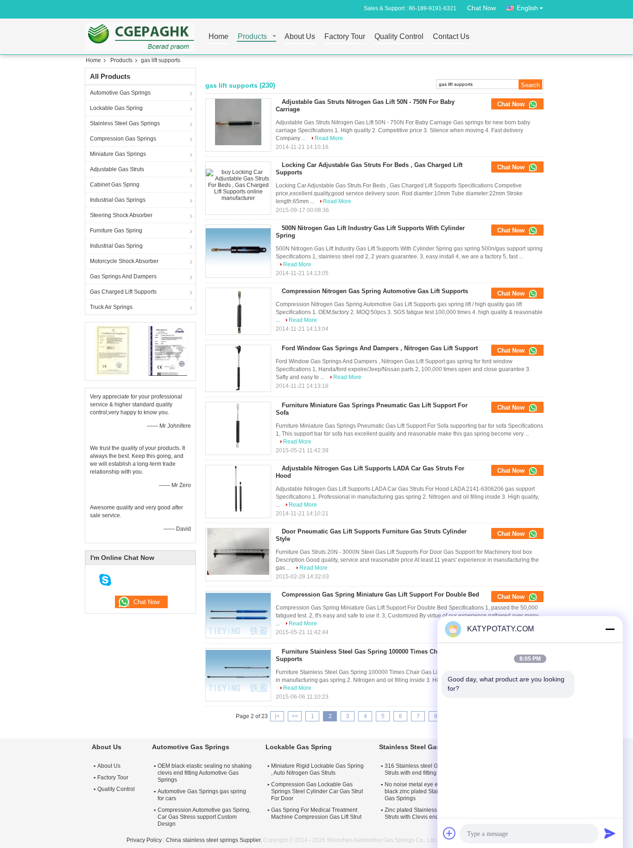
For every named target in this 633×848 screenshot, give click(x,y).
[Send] (609, 833)
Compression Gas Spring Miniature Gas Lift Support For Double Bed (380, 594)
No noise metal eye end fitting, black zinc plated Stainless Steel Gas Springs (425, 791)
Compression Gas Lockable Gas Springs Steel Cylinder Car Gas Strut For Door (317, 791)
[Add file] (449, 833)
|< (277, 716)
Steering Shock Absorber (121, 215)
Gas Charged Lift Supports (123, 292)
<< (294, 716)
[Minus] (609, 629)
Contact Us (451, 36)
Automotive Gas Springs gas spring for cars (202, 795)
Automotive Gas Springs (120, 93)
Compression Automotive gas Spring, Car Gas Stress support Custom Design (204, 817)
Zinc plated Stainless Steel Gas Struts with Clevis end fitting (424, 813)
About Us (300, 36)
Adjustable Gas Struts (117, 169)
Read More (329, 138)
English (527, 8)
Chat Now (481, 8)
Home (218, 36)
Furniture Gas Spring (116, 230)
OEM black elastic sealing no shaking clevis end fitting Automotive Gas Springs (205, 773)
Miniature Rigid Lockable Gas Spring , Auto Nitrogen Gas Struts (317, 769)
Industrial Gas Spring (116, 246)
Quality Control (399, 36)
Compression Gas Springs (123, 138)
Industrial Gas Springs (118, 200)
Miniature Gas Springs (118, 154)
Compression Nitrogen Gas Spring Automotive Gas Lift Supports (375, 291)
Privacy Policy (144, 840)
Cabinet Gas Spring (114, 184)
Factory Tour (344, 36)
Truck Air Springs (111, 307)
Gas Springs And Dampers (123, 276)
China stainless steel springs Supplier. (214, 840)
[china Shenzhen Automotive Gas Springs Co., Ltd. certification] (112, 350)
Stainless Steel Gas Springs (125, 123)
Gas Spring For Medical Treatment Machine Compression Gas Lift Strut (316, 813)
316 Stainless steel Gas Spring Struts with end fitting (423, 769)
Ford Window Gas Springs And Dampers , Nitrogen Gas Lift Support (380, 348)
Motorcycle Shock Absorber (124, 261)
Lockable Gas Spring (116, 108)
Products (252, 36)
